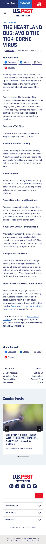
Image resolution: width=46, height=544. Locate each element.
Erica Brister (9, 51)
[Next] (39, 429)
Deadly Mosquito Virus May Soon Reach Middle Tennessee (11, 375)
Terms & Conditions (29, 527)
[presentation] (23, 417)
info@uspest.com (9, 2)
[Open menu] (5, 13)
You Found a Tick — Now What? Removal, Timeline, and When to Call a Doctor (22, 440)
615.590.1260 (25, 2)
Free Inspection (39, 3)
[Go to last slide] (7, 429)
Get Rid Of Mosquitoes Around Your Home (37, 375)
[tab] (18, 456)
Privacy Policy (15, 527)
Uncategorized (9, 22)
